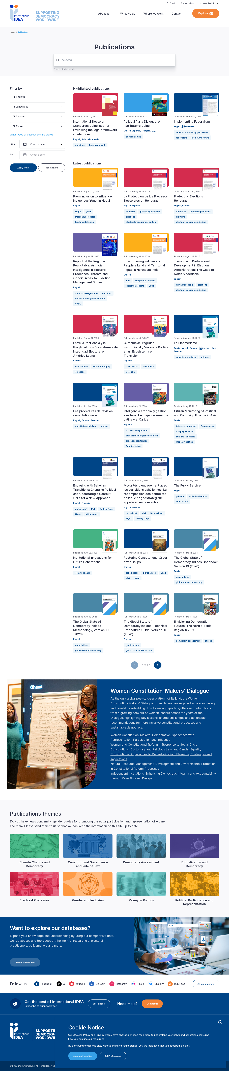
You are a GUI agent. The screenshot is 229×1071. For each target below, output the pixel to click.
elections (79, 145)
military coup (91, 514)
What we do (127, 13)
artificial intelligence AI (86, 293)
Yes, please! (99, 1003)
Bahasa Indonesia (90, 139)
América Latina (133, 446)
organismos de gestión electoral (142, 435)
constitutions (132, 573)
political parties (133, 136)
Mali (93, 509)
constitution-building (186, 357)
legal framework (97, 145)
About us (103, 13)
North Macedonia (184, 285)
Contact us (152, 1003)
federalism (181, 137)
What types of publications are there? (31, 134)
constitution (182, 501)
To (11, 154)
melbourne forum (200, 137)
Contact (176, 13)
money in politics (184, 442)
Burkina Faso (106, 509)
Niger (78, 514)
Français (145, 130)
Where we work (153, 13)
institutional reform (198, 496)
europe (208, 641)
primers (205, 357)
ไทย (214, 348)
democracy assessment (188, 641)
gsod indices (182, 577)
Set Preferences (113, 1056)
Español (136, 130)
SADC (78, 303)
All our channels (205, 984)
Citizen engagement (186, 426)
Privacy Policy (104, 1035)
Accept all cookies (82, 1056)
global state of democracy (189, 582)
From (12, 144)
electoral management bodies (141, 222)
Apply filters (23, 167)
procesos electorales (136, 441)
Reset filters (52, 167)
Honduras (130, 211)
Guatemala (148, 366)
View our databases (25, 962)
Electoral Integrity (101, 366)
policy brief (81, 509)
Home (12, 32)
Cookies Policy (81, 1035)
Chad (163, 573)
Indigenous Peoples (85, 217)
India (128, 280)
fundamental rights (84, 222)
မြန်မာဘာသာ (188, 126)
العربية (154, 130)
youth (88, 211)
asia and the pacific (185, 436)
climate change (82, 573)
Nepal (78, 211)
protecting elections (150, 211)
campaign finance (184, 431)
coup (136, 578)
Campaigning (207, 426)
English (76, 139)
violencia (130, 372)
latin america (81, 366)
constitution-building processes (192, 132)
